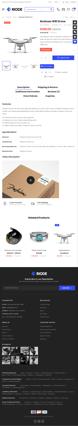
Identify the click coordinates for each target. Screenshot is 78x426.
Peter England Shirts (19, 375)
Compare (50, 77)
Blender (36, 402)
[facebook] (35, 421)
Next (72, 17)
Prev (66, 17)
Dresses (29, 373)
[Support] (75, 32)
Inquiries (50, 96)
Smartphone (69, 379)
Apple (28, 379)
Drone (34, 379)
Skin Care (65, 398)
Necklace (18, 394)
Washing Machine (19, 387)
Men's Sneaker (60, 373)
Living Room (28, 404)
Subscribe (66, 288)
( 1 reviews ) (53, 32)
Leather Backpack (47, 373)
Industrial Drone (64, 250)
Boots (22, 373)
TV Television (6, 387)
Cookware (50, 402)
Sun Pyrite (51, 394)
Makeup (49, 398)
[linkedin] (42, 421)
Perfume (57, 398)
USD (49, 2)
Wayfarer (60, 404)
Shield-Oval (38, 404)
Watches (48, 375)
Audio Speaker (36, 385)
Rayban (30, 375)
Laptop (60, 379)
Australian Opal (36, 392)
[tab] (23, 87)
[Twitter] (46, 72)
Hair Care (33, 398)
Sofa (46, 404)
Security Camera (59, 385)
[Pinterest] (50, 72)
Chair (43, 402)
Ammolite (25, 392)
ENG (56, 2)
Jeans (37, 373)
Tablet (4, 381)
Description (23, 87)
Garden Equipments (8, 404)
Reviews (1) (54, 91)
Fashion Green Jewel (39, 250)
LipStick (41, 398)
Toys (14, 17)
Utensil (52, 404)
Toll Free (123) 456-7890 (15, 304)
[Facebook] (41, 72)
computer (70, 25)
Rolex (33, 394)
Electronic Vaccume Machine (15, 250)
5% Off (7, 22)
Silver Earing (42, 394)
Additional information (27, 91)
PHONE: (4, 304)
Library (20, 404)
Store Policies (30, 96)
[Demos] (75, 22)
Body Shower (23, 398)
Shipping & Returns (48, 87)
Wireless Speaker (14, 381)
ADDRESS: (5, 311)
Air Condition (24, 385)
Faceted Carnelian (61, 392)
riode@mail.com (12, 308)
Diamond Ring (47, 392)
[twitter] (39, 421)
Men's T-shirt (6, 375)
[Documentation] (75, 27)
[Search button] (51, 9)
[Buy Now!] (75, 41)
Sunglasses (39, 375)
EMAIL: (4, 308)
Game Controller (44, 379)
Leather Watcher (7, 394)
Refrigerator (47, 385)
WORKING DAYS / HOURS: (10, 314)
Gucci (71, 392)
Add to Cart (64, 58)
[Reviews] (75, 37)
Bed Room (28, 402)
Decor (59, 402)
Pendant (27, 394)
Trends (8, 17)
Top (57, 225)
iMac (53, 379)
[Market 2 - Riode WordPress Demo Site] (14, 9)
